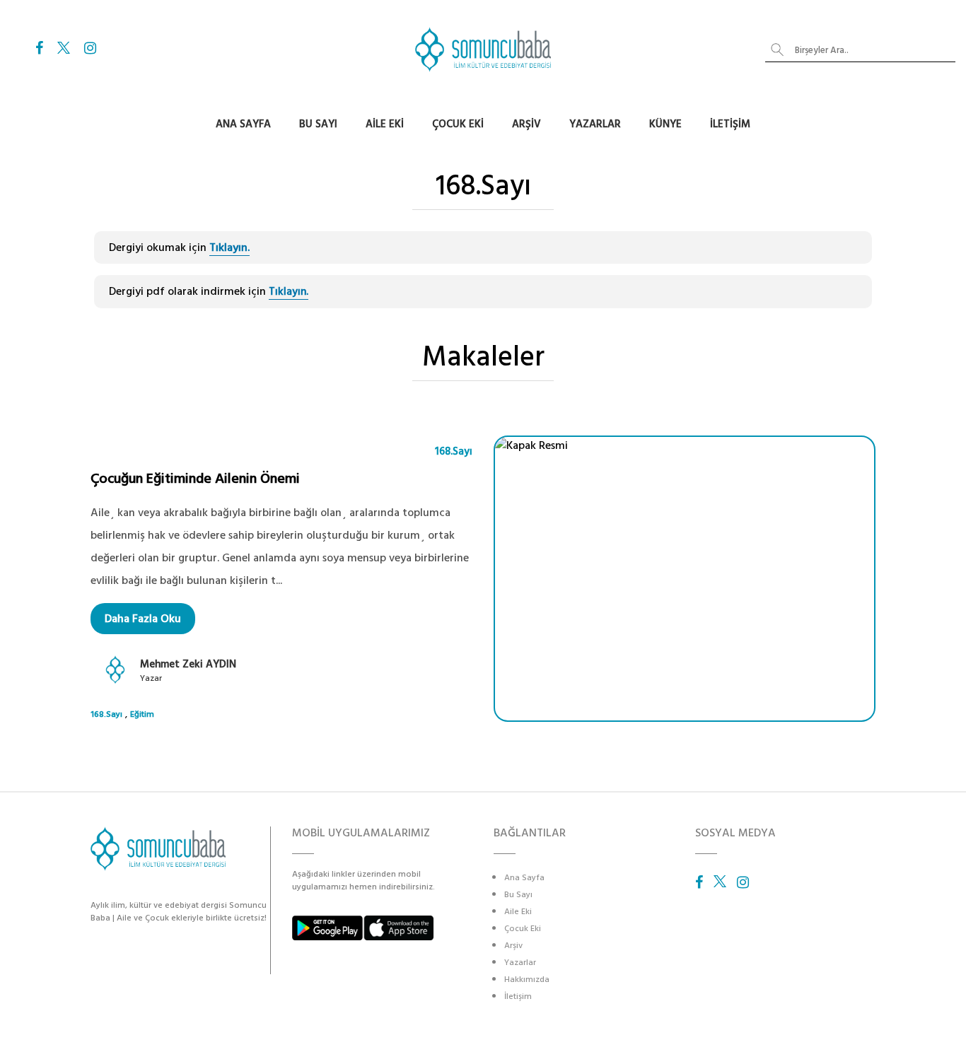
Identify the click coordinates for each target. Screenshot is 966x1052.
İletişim (730, 124)
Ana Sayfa (243, 124)
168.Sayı (453, 451)
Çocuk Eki (458, 124)
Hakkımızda (526, 980)
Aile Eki (385, 124)
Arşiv (526, 124)
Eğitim (142, 714)
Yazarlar (595, 124)
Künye (665, 124)
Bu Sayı (318, 124)
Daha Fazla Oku (143, 618)
